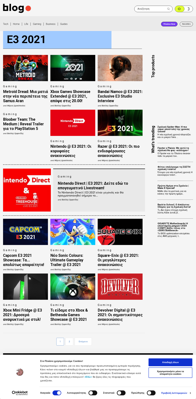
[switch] (93, 392)
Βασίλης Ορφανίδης (63, 106)
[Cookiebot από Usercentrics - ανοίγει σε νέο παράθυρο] (19, 393)
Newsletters (186, 24)
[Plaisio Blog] (17, 9)
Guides (64, 24)
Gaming (37, 24)
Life (26, 24)
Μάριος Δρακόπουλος (16, 106)
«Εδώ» (88, 377)
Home (16, 24)
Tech (5, 24)
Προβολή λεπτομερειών (174, 393)
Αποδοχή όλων (170, 362)
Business (50, 24)
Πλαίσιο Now (169, 24)
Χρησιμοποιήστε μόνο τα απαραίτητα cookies (170, 372)
